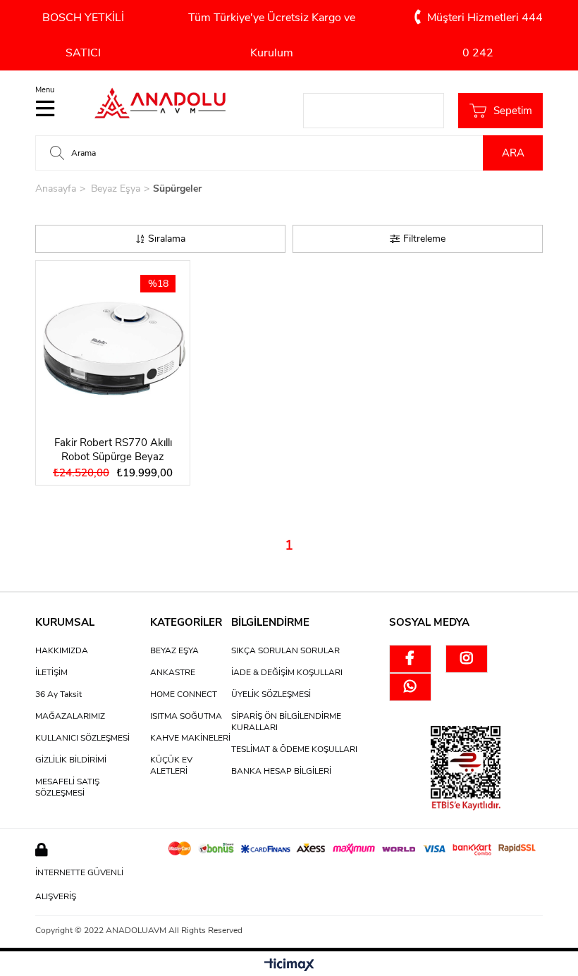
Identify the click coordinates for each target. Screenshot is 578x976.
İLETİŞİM (51, 672)
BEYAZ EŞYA (174, 650)
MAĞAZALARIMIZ (70, 716)
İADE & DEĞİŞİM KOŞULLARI (287, 672)
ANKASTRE (172, 672)
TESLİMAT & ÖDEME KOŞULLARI (294, 749)
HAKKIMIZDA (61, 650)
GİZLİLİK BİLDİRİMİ (70, 759)
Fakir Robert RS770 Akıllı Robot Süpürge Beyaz (113, 450)
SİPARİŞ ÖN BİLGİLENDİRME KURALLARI (286, 721)
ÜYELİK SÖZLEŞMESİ (271, 694)
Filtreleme (424, 238)
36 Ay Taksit (58, 694)
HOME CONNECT (183, 694)
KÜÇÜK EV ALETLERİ (171, 765)
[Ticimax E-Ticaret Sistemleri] (289, 965)
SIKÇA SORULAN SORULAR (285, 650)
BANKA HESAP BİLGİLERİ (281, 771)
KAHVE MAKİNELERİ (190, 737)
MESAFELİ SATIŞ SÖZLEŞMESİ (67, 787)
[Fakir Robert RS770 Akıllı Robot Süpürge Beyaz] (113, 344)
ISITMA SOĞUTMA (186, 716)
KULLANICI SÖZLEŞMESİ (82, 737)
